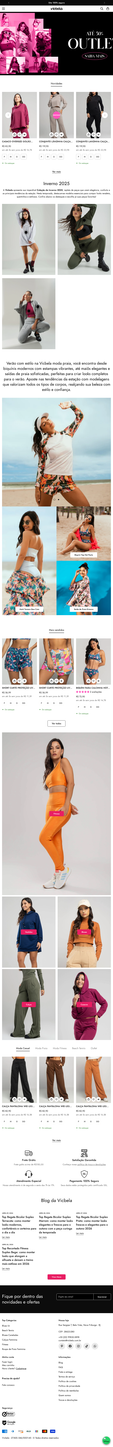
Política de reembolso (69, 1390)
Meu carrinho (8, 1365)
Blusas (84, 932)
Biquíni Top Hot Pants (84, 555)
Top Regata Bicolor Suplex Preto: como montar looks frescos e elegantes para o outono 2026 (92, 1223)
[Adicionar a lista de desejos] (19, 134)
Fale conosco (8, 1385)
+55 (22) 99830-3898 (69, 1337)
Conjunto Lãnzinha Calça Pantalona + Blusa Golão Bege (55, 141)
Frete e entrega (65, 1372)
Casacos (84, 1004)
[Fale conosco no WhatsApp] (106, 1440)
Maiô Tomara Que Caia (29, 609)
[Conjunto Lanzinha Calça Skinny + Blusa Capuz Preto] (93, 115)
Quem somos (65, 1395)
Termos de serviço (67, 1376)
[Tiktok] (86, 1346)
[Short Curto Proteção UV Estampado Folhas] (19, 661)
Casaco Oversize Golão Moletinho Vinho (16, 141)
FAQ (61, 1367)
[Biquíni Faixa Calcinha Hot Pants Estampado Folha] (93, 661)
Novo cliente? (14, 1368)
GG (23, 156)
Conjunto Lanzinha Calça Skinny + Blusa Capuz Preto (92, 141)
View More (56, 1277)
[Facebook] (70, 1346)
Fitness (57, 813)
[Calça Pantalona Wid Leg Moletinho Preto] (19, 1080)
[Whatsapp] (95, 1346)
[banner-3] (84, 588)
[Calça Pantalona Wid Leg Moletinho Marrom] (56, 1080)
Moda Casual (23, 1048)
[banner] (29, 560)
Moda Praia (41, 1048)
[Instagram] (78, 1346)
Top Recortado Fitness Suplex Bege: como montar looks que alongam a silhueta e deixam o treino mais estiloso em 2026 (18, 1256)
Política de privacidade (69, 1386)
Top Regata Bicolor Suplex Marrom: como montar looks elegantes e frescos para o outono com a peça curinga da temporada (56, 1224)
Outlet (94, 1048)
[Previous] (9, 3)
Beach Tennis (78, 1048)
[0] (108, 9)
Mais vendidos (56, 630)
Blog (61, 1362)
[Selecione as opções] (14, 134)
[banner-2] (84, 533)
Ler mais (6, 1237)
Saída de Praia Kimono (83, 609)
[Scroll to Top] (107, 1430)
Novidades (56, 83)
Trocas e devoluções (68, 1400)
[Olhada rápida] (24, 134)
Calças (29, 1004)
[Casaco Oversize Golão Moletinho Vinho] (19, 115)
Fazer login (7, 1361)
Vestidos (28, 932)
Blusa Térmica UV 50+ (18, 461)
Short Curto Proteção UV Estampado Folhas (17, 688)
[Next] (104, 3)
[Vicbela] (56, 8)
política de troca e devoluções (91, 1164)
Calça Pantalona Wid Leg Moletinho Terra (91, 1106)
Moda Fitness (60, 1048)
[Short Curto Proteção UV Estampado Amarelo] (56, 661)
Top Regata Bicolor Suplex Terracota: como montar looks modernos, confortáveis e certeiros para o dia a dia (19, 1224)
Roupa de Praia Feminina (13, 1349)
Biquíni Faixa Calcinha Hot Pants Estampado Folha (92, 688)
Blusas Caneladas (10, 1335)
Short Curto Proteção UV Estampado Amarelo (54, 688)
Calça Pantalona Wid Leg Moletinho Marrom (54, 1106)
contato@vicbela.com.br (70, 1340)
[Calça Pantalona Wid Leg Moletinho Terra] (93, 1080)
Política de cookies (67, 1381)
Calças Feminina (9, 1339)
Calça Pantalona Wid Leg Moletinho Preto (17, 1106)
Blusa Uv (6, 1325)
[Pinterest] (62, 1346)
